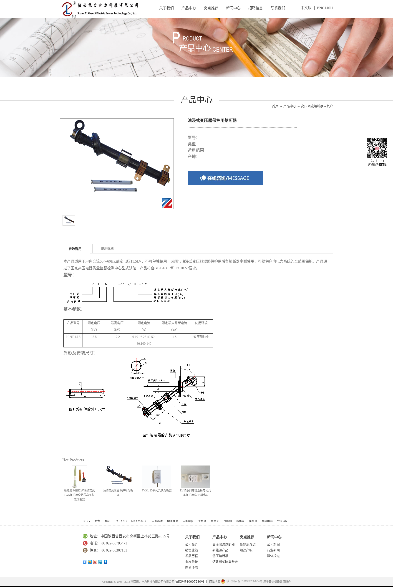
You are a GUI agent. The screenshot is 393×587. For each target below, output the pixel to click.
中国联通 (172, 521)
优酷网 (228, 521)
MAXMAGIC (139, 521)
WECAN (282, 521)
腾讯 (108, 521)
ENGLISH (325, 8)
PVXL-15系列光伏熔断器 (157, 490)
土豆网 (202, 521)
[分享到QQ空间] (90, 562)
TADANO (121, 521)
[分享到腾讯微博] (100, 562)
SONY (87, 521)
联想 (98, 521)
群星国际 (267, 521)
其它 (330, 106)
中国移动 (157, 521)
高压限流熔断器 (312, 106)
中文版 (306, 8)
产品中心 (289, 106)
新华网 (240, 521)
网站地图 (214, 581)
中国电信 (188, 521)
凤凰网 (253, 521)
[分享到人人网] (106, 562)
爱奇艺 (215, 521)
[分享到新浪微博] (95, 562)
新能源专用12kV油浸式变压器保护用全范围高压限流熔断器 (79, 495)
